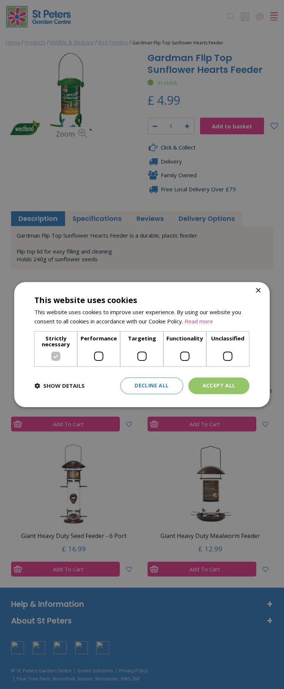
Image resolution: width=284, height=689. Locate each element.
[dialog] (142, 344)
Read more (199, 321)
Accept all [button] (219, 385)
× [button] (258, 290)
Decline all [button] (152, 385)
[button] (59, 386)
